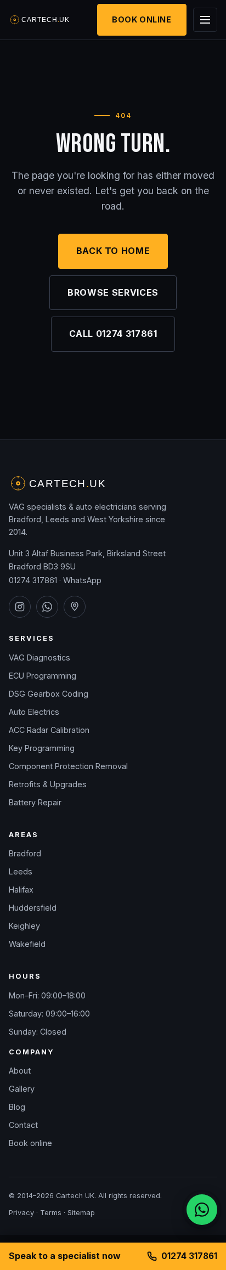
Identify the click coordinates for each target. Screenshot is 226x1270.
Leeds (20, 871)
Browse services (113, 292)
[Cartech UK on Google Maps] (75, 607)
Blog (17, 1106)
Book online (30, 1143)
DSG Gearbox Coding (48, 693)
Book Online (141, 19)
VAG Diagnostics (39, 657)
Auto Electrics (34, 711)
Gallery (22, 1088)
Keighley (24, 925)
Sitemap (81, 1213)
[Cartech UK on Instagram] (20, 607)
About (20, 1070)
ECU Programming (42, 675)
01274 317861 (33, 580)
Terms (50, 1213)
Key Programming (42, 748)
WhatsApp (82, 580)
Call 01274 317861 (113, 333)
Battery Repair (35, 802)
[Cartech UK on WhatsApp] (47, 607)
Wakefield (27, 944)
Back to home (113, 250)
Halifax (21, 889)
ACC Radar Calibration (49, 730)
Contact (23, 1125)
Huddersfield (32, 907)
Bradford (25, 853)
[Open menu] (205, 20)
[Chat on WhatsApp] (202, 1209)
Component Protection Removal (68, 766)
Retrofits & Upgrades (48, 784)
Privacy (21, 1213)
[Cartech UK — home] (40, 20)
